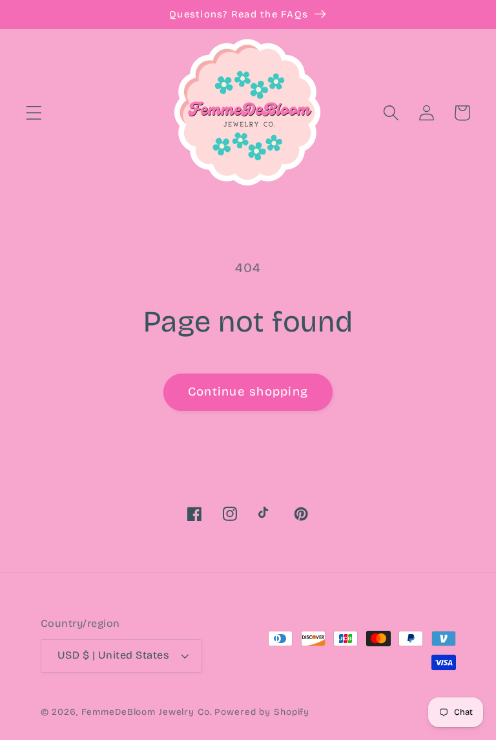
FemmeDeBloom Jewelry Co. (148, 711)
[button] (34, 113)
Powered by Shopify (261, 711)
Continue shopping (248, 392)
